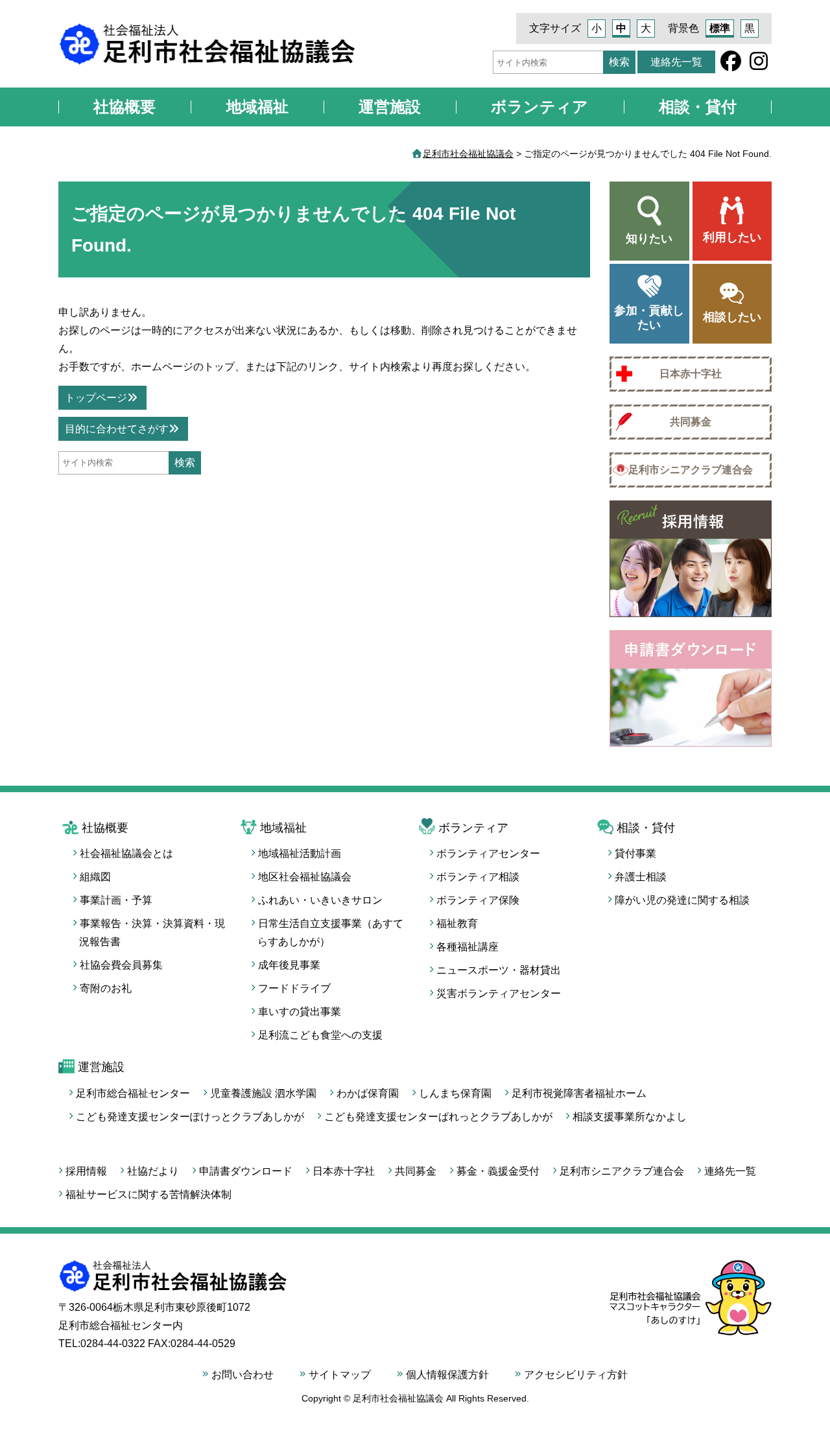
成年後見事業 (289, 964)
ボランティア (539, 106)
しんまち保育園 (455, 1093)
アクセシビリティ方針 (576, 1374)
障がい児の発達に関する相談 (682, 900)
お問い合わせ (242, 1374)
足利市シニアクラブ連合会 (690, 469)
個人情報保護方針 (447, 1374)
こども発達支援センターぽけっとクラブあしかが (190, 1116)
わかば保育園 (368, 1093)
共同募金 (690, 421)
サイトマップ (340, 1374)
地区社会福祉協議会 (304, 876)
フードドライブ (294, 988)
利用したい (732, 237)
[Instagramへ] (759, 65)
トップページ (96, 397)
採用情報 (86, 1171)
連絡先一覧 (676, 61)
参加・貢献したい (649, 317)
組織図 (95, 876)
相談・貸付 (698, 106)
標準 (719, 28)
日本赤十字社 (690, 373)
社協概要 (124, 106)
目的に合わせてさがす (117, 428)
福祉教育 (457, 923)
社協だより (153, 1171)
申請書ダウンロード (245, 1171)
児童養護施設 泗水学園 (263, 1093)
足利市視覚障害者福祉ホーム (579, 1093)
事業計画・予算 (116, 900)
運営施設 (390, 106)
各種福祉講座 (467, 946)
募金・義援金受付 (498, 1171)
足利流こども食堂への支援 (320, 1034)
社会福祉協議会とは (126, 853)
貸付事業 (635, 853)
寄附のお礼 (106, 988)
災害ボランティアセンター (498, 993)
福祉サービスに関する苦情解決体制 (148, 1194)
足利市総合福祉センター (133, 1093)
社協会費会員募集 (121, 964)
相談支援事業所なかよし (630, 1116)
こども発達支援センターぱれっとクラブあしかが (438, 1116)
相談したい (732, 317)
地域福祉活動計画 (299, 853)
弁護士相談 (641, 876)
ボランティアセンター (488, 853)
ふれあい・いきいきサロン (320, 900)
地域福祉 (257, 106)
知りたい (649, 238)
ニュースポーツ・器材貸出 (498, 970)
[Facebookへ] (731, 65)
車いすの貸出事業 (299, 1011)
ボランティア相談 (477, 876)
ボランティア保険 (477, 900)
